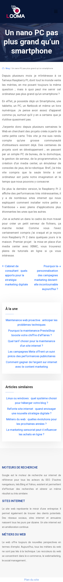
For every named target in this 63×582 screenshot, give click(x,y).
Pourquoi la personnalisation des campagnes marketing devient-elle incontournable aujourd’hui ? (46, 277)
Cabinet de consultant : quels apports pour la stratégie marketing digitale (16, 275)
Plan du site (31, 579)
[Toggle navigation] (55, 11)
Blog (8, 68)
